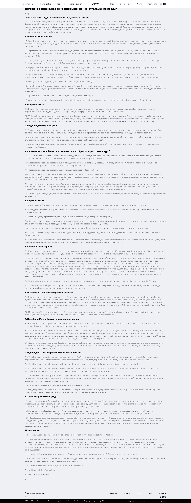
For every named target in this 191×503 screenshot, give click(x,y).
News (139, 4)
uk (161, 4)
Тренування (27, 4)
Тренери (61, 4)
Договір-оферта (145, 501)
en (164, 4)
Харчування (76, 4)
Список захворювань (159, 501)
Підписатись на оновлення (35, 493)
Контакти (152, 4)
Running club (45, 4)
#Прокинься (126, 4)
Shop (112, 4)
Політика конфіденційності (129, 501)
